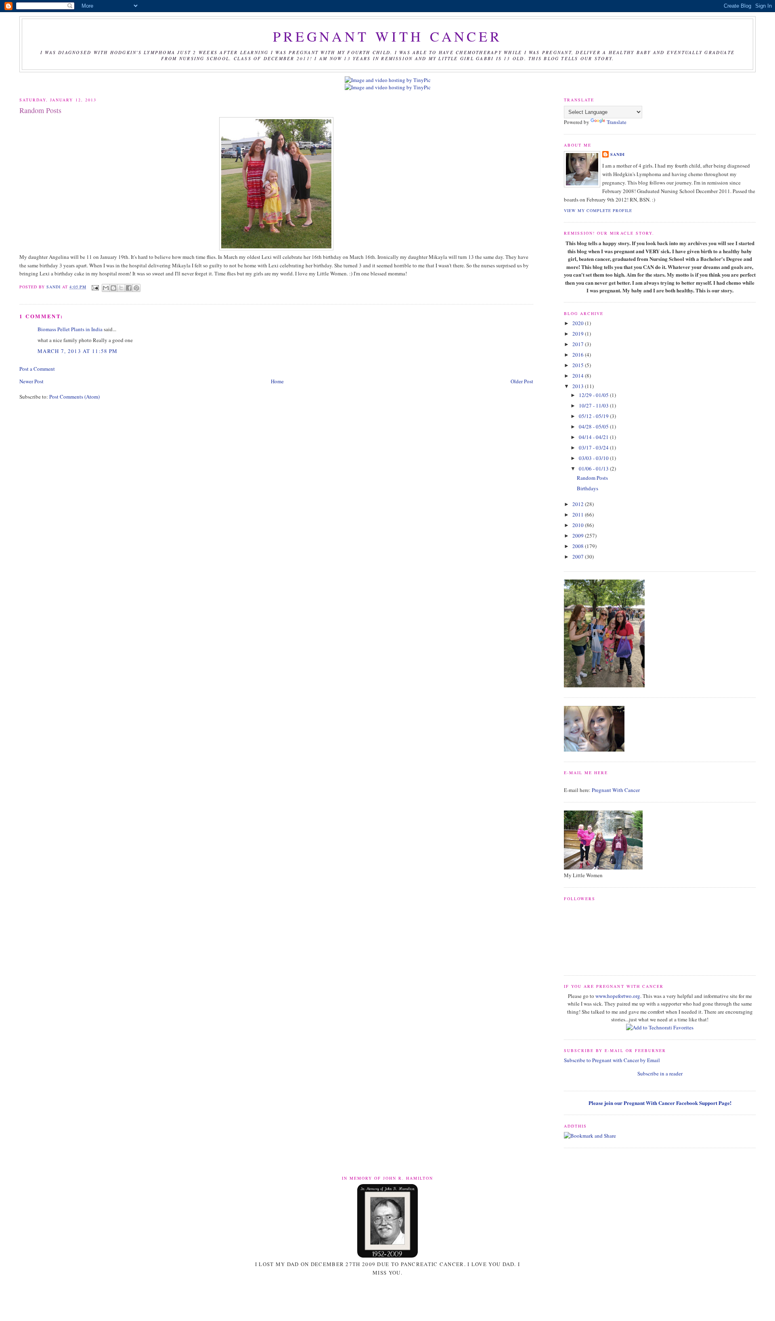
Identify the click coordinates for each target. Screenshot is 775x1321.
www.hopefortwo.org (617, 996)
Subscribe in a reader (660, 1073)
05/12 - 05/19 (594, 416)
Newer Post (31, 381)
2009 (578, 535)
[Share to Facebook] (129, 288)
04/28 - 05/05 (594, 426)
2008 (578, 546)
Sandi (54, 287)
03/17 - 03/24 (594, 447)
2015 (578, 365)
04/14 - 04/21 (594, 437)
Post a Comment (37, 368)
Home (277, 381)
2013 (578, 386)
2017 (578, 344)
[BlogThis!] (113, 288)
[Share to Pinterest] (136, 288)
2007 (578, 556)
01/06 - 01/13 (594, 468)
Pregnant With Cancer (616, 790)
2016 (578, 354)
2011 (578, 514)
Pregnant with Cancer (387, 36)
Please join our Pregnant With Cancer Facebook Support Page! (660, 1103)
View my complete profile (598, 210)
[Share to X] (121, 288)
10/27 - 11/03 (594, 405)
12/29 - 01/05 (594, 395)
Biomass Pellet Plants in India (70, 329)
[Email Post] (95, 287)
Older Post (522, 381)
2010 (578, 525)
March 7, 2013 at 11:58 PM (78, 351)
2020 (578, 323)
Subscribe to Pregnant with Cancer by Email (612, 1060)
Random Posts (592, 477)
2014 (578, 375)
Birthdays (587, 488)
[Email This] (106, 288)
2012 (578, 504)
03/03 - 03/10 (594, 458)
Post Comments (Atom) (74, 396)
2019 (578, 333)
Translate (616, 122)
